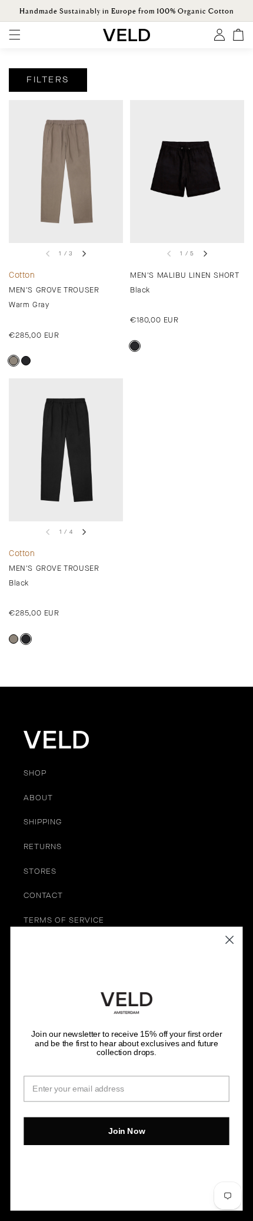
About (38, 798)
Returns (43, 847)
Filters (47, 80)
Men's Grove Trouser (54, 290)
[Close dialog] (230, 940)
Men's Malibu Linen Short (184, 276)
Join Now (126, 1130)
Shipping (43, 822)
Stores (40, 872)
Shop (35, 773)
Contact (43, 896)
